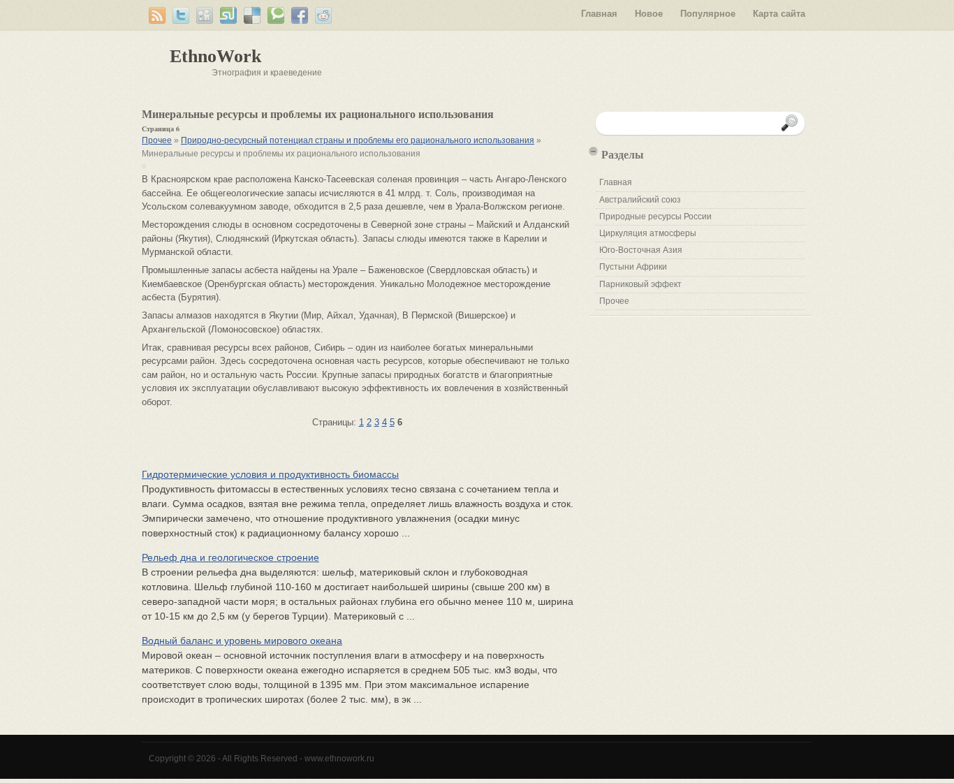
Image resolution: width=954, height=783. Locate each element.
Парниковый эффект (640, 284)
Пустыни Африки (633, 267)
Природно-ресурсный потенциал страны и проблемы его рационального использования (357, 140)
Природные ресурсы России (655, 216)
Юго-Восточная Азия (640, 250)
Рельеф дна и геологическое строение (230, 557)
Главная (599, 13)
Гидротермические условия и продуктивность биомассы (270, 474)
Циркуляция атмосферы (647, 233)
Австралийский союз (640, 200)
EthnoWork (215, 56)
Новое (649, 13)
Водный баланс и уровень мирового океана (242, 640)
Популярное (707, 13)
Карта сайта (779, 13)
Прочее (157, 140)
